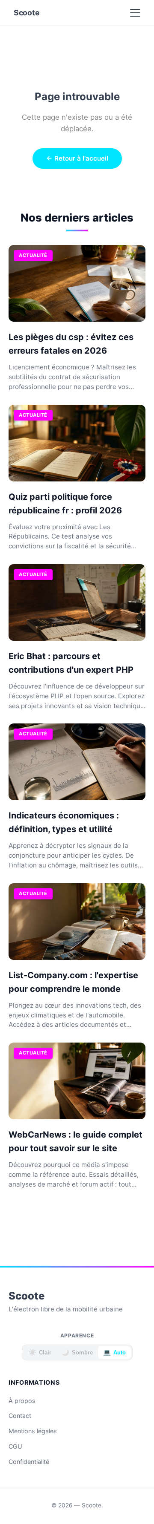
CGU (15, 1446)
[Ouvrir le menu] (135, 13)
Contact (20, 1415)
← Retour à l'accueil (77, 158)
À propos (22, 1400)
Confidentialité (29, 1461)
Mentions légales (33, 1431)
